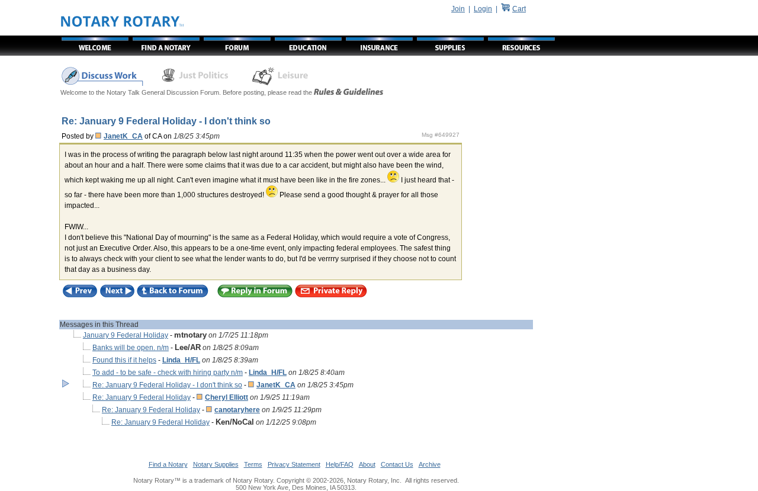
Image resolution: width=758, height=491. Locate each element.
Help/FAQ (340, 464)
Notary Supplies (216, 464)
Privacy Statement (294, 464)
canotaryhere (237, 410)
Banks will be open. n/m (130, 348)
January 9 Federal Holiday (125, 335)
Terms (253, 464)
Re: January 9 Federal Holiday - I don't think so (167, 385)
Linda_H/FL (181, 360)
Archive (430, 464)
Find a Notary (168, 464)
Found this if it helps (124, 360)
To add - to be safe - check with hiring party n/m (167, 372)
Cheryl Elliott (226, 397)
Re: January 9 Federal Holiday (141, 397)
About (367, 464)
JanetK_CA (123, 136)
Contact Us (397, 464)
